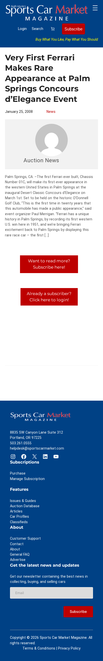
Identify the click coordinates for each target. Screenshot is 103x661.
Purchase (18, 473)
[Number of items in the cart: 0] (52, 28)
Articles (16, 511)
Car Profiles (19, 516)
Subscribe (73, 29)
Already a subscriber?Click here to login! (49, 296)
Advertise (18, 560)
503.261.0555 (21, 443)
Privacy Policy (69, 648)
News (51, 112)
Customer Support (25, 538)
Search (37, 29)
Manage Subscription (27, 479)
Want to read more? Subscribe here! (49, 264)
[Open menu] (95, 8)
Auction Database (25, 506)
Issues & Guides (23, 501)
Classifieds (19, 522)
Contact (17, 544)
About (15, 549)
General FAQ (20, 554)
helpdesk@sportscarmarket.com (37, 448)
